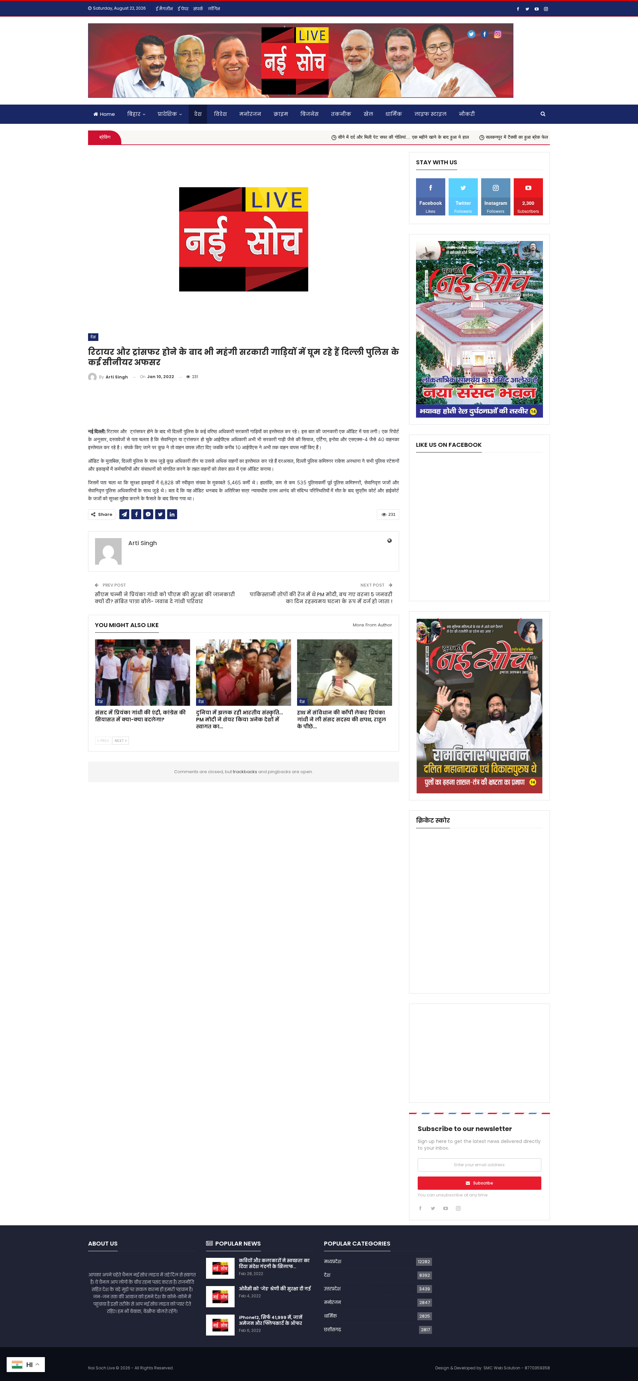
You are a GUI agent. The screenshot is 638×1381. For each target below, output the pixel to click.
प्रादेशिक (167, 114)
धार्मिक (393, 114)
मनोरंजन (250, 114)
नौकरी (467, 114)
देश (198, 114)
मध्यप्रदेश (332, 1262)
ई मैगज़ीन (164, 9)
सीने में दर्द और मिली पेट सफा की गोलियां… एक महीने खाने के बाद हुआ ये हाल (347, 137)
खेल (368, 114)
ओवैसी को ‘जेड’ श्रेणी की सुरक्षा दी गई (275, 1289)
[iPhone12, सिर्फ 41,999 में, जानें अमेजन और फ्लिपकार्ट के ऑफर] (220, 1325)
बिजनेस (309, 114)
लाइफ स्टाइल (430, 114)
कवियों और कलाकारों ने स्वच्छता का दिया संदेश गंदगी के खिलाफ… (274, 1264)
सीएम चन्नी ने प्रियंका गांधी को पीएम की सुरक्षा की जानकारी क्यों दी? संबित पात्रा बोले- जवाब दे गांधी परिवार (165, 598)
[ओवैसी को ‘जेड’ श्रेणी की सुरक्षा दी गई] (220, 1296)
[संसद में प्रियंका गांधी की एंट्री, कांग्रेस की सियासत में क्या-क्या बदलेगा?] (142, 672)
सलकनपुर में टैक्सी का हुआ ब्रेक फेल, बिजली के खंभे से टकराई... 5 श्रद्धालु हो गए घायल (505, 137)
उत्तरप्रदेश (332, 1289)
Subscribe (483, 1183)
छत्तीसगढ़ (332, 1330)
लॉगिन (214, 9)
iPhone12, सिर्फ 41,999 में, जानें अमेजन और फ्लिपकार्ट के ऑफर (270, 1320)
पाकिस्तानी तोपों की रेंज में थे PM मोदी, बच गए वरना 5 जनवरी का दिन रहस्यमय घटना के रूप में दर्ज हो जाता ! (321, 598)
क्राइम (280, 114)
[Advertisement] (244, 404)
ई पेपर (183, 9)
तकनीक (341, 114)
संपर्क (198, 9)
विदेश (220, 114)
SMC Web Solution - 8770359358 (516, 1368)
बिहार (134, 114)
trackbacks (245, 772)
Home (107, 114)
